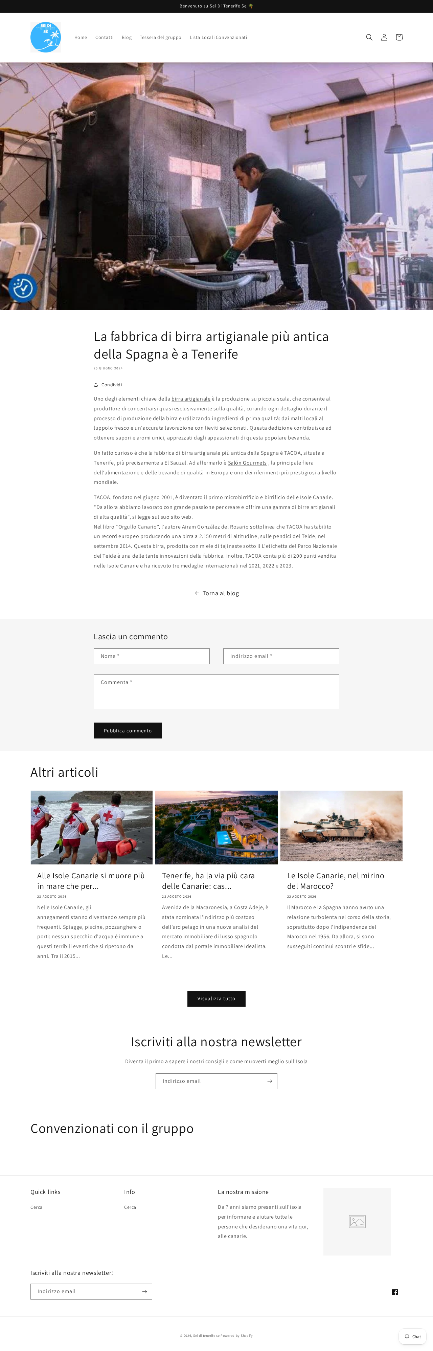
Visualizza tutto (216, 998)
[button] (369, 37)
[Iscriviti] (269, 1081)
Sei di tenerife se (207, 1335)
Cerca (36, 1207)
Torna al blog (221, 593)
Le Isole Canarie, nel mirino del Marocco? (336, 880)
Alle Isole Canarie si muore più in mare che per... (91, 880)
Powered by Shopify (237, 1335)
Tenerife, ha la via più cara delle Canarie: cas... (208, 880)
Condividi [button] (111, 385)
